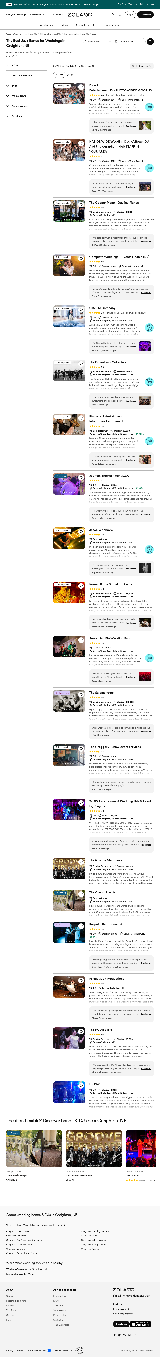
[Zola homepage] (80, 15)
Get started (121, 1324)
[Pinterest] (119, 1335)
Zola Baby (122, 4)
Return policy (59, 1315)
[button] (110, 41)
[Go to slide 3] (69, 102)
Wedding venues (48, 25)
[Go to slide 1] (64, 102)
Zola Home (133, 4)
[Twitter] (124, 1335)
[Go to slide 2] (66, 102)
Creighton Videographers (93, 1240)
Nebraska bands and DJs (50, 34)
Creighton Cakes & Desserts (20, 1244)
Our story (10, 1296)
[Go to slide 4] (71, 102)
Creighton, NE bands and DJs (76, 34)
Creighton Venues (90, 1249)
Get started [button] (145, 14)
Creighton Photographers (93, 1244)
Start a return (59, 1310)
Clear (70, 74)
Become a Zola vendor (17, 1300)
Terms (77, 4)
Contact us (58, 1320)
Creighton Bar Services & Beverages (24, 1240)
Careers (10, 1315)
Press (8, 1320)
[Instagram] (129, 1335)
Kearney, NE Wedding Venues (20, 1274)
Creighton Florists (89, 1235)
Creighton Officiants (16, 1235)
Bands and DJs (30, 34)
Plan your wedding (15, 14)
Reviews (10, 1305)
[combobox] (130, 41)
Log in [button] (130, 14)
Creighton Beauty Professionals (21, 1253)
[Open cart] (119, 14)
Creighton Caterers (15, 1249)
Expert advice (37, 14)
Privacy (9, 1350)
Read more (131, 126)
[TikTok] (134, 1335)
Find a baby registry (123, 1313)
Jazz (94, 34)
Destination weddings (86, 25)
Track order (58, 1305)
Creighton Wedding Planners (95, 1231)
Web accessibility (63, 1350)
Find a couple (56, 14)
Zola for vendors (147, 4)
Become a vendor (111, 25)
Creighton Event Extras (17, 1231)
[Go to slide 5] (74, 102)
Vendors (66, 25)
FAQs (56, 1300)
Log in (116, 1304)
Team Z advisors (61, 1325)
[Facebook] (114, 1335)
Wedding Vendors (13, 34)
